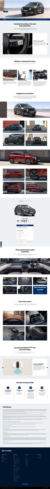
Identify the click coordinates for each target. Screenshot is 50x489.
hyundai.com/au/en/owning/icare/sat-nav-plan (37, 443)
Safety (30, 19)
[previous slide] (2, 44)
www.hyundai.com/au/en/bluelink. (14, 417)
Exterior (15, 19)
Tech (32, 19)
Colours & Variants (37, 19)
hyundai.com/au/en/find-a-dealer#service (21, 434)
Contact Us (20, 241)
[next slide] (47, 44)
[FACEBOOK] (38, 457)
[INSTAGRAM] (40, 457)
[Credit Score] (1, 243)
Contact (26, 465)
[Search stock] (1, 245)
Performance (22, 19)
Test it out (5, 11)
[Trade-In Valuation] (1, 242)
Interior (18, 19)
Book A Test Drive (29, 241)
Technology (26, 19)
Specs (45, 19)
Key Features (11, 19)
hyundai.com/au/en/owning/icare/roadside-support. (9, 440)
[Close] (1, 246)
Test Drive (42, 19)
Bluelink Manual (22, 417)
